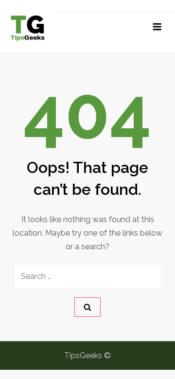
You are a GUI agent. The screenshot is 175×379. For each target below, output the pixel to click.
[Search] (87, 307)
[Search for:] (87, 276)
